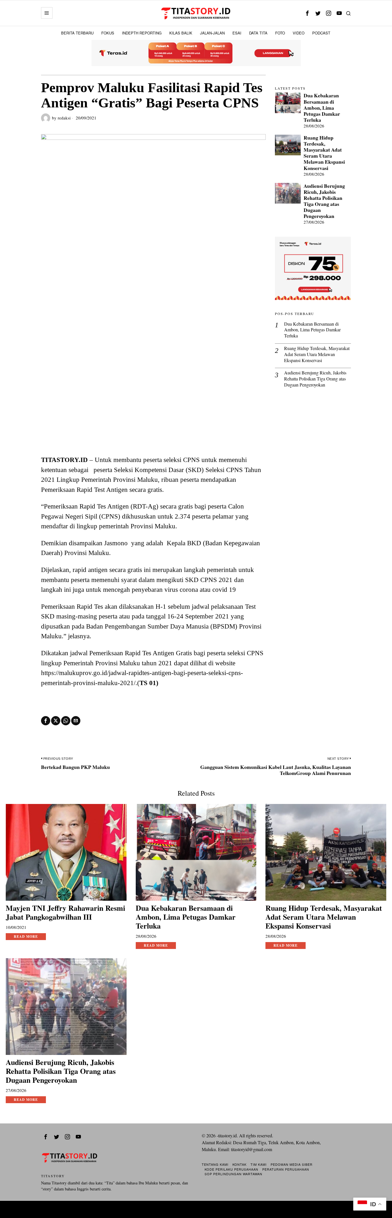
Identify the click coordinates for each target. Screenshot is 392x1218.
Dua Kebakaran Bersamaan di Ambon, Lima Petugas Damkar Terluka (322, 107)
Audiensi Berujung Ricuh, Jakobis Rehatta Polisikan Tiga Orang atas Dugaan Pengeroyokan (324, 201)
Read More (26, 936)
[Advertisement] (153, 412)
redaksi (64, 118)
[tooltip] (307, 13)
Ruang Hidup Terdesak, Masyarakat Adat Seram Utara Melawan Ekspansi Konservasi (324, 153)
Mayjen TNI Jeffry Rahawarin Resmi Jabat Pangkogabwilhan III (65, 912)
